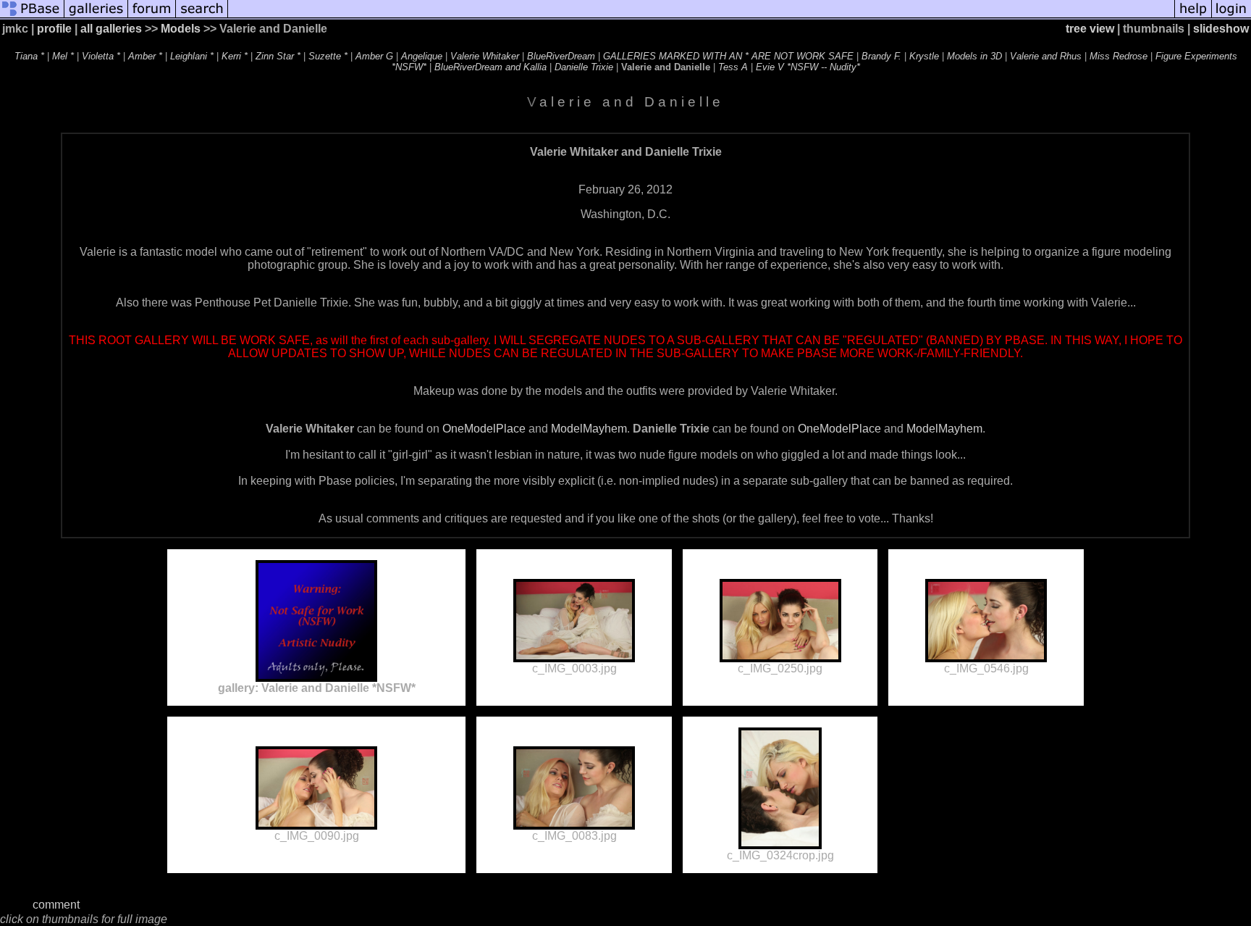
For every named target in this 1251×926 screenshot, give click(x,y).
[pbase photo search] (202, 16)
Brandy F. (881, 56)
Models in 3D (974, 56)
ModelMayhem (589, 428)
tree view (1090, 28)
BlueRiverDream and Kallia (490, 67)
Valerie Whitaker (484, 56)
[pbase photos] (32, 16)
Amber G (374, 56)
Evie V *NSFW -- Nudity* (808, 67)
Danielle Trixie (584, 67)
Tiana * (29, 56)
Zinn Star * (278, 56)
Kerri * (235, 56)
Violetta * (101, 56)
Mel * (63, 56)
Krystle (924, 56)
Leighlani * (192, 56)
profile (54, 28)
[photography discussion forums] (152, 16)
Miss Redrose (1118, 56)
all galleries (111, 28)
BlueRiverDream (561, 56)
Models (181, 28)
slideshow (1221, 28)
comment (56, 904)
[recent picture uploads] (96, 16)
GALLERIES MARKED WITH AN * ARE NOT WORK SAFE (728, 56)
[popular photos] (701, 16)
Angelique (421, 56)
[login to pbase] (1231, 16)
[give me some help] (1193, 16)
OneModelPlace (484, 428)
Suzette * (328, 56)
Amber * (145, 56)
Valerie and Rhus (1046, 56)
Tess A (733, 67)
